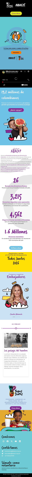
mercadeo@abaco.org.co (12, 453)
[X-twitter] (12, 441)
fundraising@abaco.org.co (13, 451)
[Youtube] (16, 441)
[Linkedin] (20, 441)
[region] (16, 43)
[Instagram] (3, 441)
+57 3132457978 (9, 456)
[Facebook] (7, 441)
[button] (2, 298)
